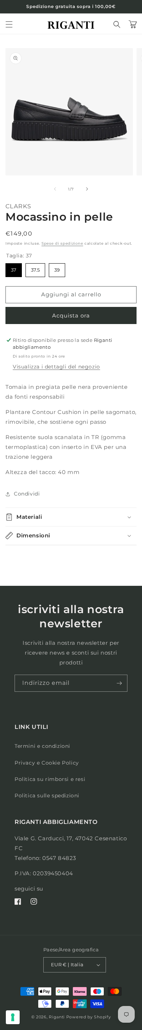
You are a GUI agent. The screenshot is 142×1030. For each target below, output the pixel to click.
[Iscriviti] (119, 683)
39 (57, 268)
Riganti (57, 1016)
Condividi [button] (27, 493)
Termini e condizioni (42, 746)
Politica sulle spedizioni (47, 795)
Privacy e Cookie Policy (47, 762)
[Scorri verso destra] (87, 189)
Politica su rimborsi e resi (50, 779)
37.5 (35, 268)
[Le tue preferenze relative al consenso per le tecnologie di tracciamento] (13, 1017)
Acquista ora (71, 315)
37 (14, 268)
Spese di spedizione (62, 243)
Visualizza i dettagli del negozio (56, 366)
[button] (9, 24)
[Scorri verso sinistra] (55, 189)
